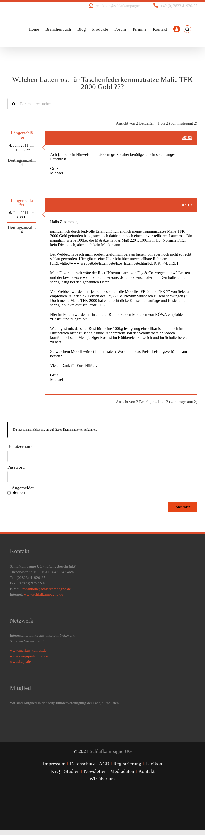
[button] (187, 29)
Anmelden (183, 507)
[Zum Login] (177, 29)
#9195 (187, 137)
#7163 (187, 205)
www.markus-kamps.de (28, 650)
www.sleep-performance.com (33, 656)
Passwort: (16, 467)
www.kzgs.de (20, 662)
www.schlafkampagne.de (43, 594)
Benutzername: (21, 446)
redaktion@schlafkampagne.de (120, 6)
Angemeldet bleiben (23, 490)
